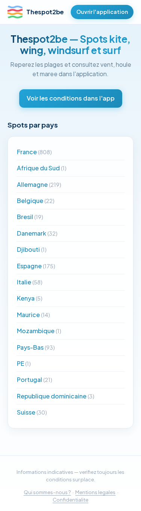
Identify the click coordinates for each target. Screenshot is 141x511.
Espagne (36, 266)
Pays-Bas (36, 347)
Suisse (32, 412)
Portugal (34, 379)
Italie (29, 282)
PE (24, 363)
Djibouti (32, 249)
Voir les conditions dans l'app (71, 98)
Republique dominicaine (55, 396)
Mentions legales (95, 492)
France (34, 152)
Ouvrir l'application (102, 11)
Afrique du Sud (42, 168)
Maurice (33, 315)
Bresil (30, 217)
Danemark (37, 233)
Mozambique (39, 331)
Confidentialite (70, 499)
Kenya (29, 298)
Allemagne (39, 184)
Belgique (36, 200)
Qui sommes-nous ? (47, 492)
